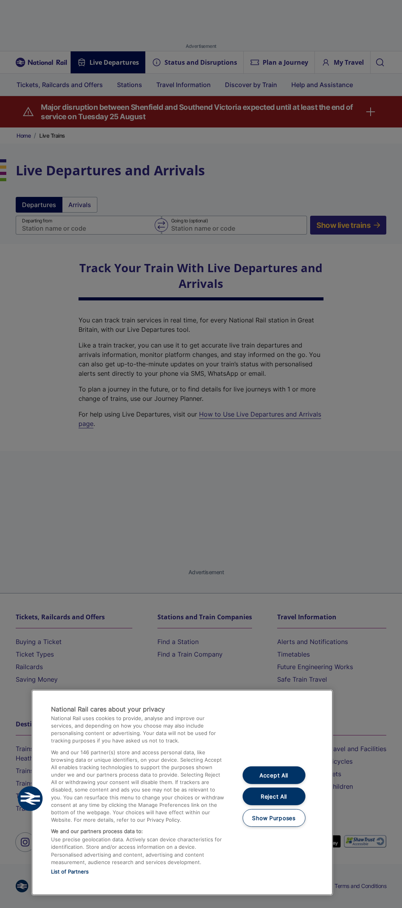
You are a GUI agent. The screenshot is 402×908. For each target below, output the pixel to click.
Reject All (274, 796)
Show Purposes (273, 818)
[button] (30, 798)
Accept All (273, 775)
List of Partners (70, 871)
